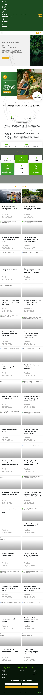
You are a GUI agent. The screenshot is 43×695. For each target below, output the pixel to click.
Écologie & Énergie (7, 160)
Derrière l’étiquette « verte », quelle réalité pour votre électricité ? (32, 366)
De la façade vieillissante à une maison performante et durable (10, 239)
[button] (37, 33)
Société (21, 168)
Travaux (36, 168)
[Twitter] (41, 14)
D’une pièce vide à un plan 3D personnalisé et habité (10, 397)
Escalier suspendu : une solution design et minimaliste (10, 650)
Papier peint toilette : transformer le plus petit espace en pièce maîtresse (31, 651)
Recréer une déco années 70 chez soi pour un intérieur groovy (10, 588)
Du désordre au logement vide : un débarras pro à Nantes (10, 493)
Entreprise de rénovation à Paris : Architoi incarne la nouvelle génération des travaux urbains (31, 334)
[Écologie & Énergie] (7, 158)
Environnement (21, 160)
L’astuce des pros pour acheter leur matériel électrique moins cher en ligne (10, 302)
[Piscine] (7, 166)
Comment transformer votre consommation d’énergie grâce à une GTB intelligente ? (32, 494)
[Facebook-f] (39, 14)
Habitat (36, 160)
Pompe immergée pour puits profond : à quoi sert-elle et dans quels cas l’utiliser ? (32, 398)
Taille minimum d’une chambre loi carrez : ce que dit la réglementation (32, 588)
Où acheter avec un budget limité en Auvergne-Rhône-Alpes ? (9, 366)
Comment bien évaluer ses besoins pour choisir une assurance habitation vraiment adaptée (31, 430)
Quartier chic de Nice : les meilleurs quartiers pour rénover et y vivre (31, 619)
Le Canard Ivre (15, 111)
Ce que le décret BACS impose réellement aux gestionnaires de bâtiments (10, 333)
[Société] (22, 166)
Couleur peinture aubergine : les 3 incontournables (32, 524)
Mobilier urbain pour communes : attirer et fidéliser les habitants (32, 208)
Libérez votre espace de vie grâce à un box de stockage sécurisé (9, 429)
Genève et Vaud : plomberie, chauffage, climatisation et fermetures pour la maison (32, 271)
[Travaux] (36, 166)
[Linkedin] (41, 16)
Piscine (7, 168)
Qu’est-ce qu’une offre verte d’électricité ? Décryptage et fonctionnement (32, 462)
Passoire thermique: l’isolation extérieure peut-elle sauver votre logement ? (32, 302)
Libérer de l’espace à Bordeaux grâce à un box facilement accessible (31, 239)
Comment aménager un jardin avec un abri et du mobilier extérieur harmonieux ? (31, 556)
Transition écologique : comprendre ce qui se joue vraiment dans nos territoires (10, 462)
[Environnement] (22, 158)
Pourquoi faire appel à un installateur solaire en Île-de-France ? (10, 208)
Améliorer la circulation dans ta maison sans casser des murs (10, 510)
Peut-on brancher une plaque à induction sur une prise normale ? (10, 619)
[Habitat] (36, 158)
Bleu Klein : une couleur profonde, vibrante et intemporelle (8, 555)
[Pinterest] (39, 16)
